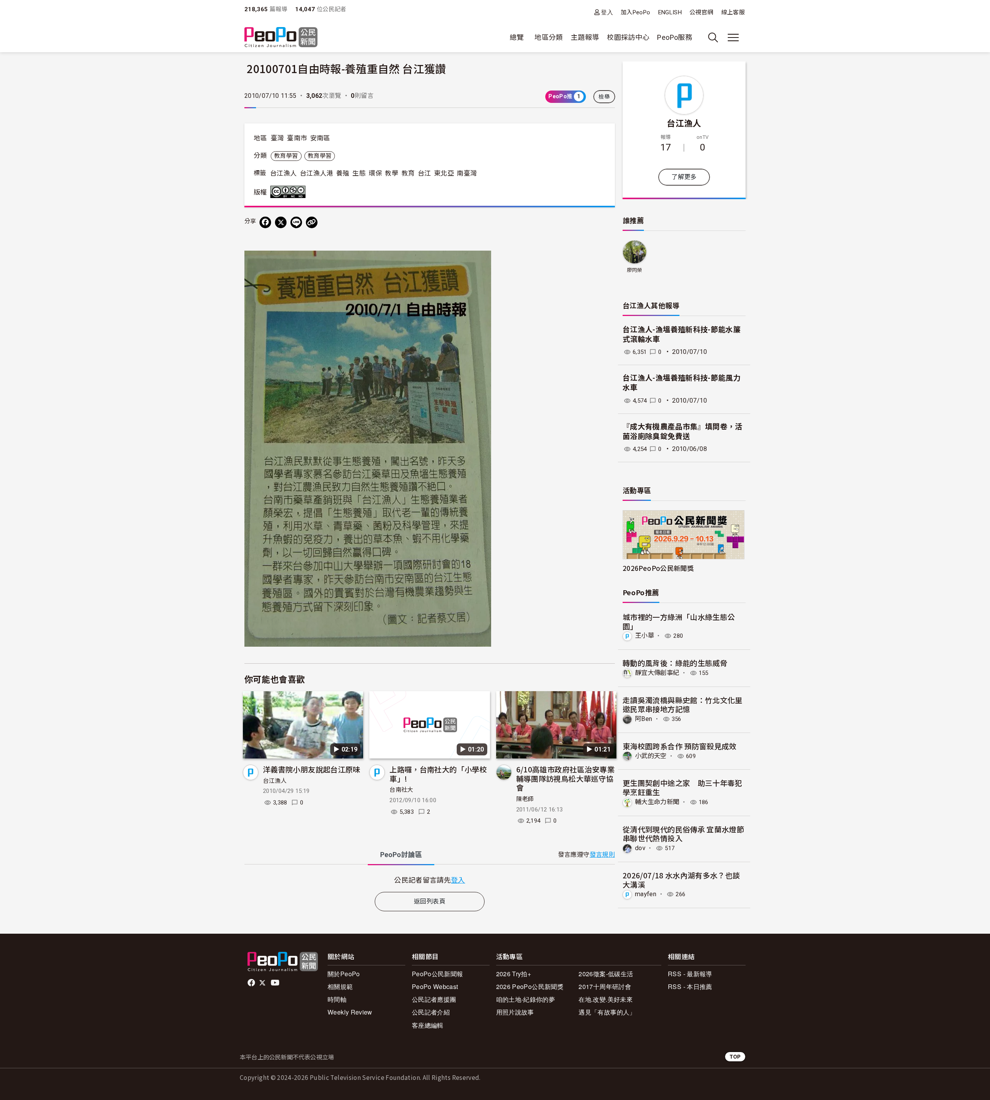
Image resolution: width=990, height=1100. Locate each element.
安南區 (320, 138)
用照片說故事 (515, 1012)
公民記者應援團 (434, 999)
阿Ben (643, 719)
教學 (391, 173)
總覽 (517, 37)
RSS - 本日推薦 (690, 986)
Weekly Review (350, 1012)
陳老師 (525, 799)
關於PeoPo (344, 973)
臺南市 (297, 138)
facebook (252, 983)
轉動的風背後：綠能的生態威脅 (675, 663)
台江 (424, 173)
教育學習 (286, 155)
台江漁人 (283, 173)
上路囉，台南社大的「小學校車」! (438, 774)
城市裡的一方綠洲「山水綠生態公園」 (679, 621)
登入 (607, 12)
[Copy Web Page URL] (311, 222)
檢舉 (604, 97)
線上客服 (733, 12)
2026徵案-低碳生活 (606, 973)
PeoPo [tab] (401, 855)
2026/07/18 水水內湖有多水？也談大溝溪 (681, 880)
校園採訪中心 (628, 37)
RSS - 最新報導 (690, 973)
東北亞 (444, 173)
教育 (408, 173)
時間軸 (337, 999)
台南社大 (401, 789)
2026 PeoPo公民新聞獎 (529, 986)
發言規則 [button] (602, 854)
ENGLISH (670, 12)
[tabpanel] (429, 880)
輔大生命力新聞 (657, 802)
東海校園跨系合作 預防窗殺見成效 (680, 746)
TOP (735, 1056)
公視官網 (701, 12)
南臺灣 (467, 173)
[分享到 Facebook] (265, 222)
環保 (375, 173)
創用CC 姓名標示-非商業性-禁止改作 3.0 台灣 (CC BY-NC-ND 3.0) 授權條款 (289, 192)
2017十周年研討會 (605, 986)
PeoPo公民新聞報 (437, 973)
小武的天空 (651, 756)
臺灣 (277, 138)
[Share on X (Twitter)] (281, 222)
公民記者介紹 (431, 1012)
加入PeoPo (635, 12)
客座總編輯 (428, 1025)
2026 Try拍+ (513, 973)
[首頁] (280, 37)
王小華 (644, 635)
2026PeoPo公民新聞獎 (658, 568)
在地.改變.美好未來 (606, 999)
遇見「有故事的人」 (607, 1012)
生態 (359, 173)
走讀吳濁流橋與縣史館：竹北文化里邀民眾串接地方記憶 (682, 704)
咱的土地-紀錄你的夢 (525, 999)
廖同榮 (634, 270)
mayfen (645, 894)
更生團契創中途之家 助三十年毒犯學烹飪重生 (682, 787)
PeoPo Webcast (435, 986)
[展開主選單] (733, 37)
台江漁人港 (316, 173)
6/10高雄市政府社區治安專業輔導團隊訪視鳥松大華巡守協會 (565, 778)
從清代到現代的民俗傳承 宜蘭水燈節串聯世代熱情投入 (683, 834)
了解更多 (683, 177)
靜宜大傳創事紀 (657, 672)
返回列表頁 (430, 901)
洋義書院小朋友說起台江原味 (311, 769)
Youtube (276, 983)
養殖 (343, 173)
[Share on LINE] (296, 222)
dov (640, 848)
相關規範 (340, 986)
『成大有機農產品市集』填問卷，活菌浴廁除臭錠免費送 (682, 431)
